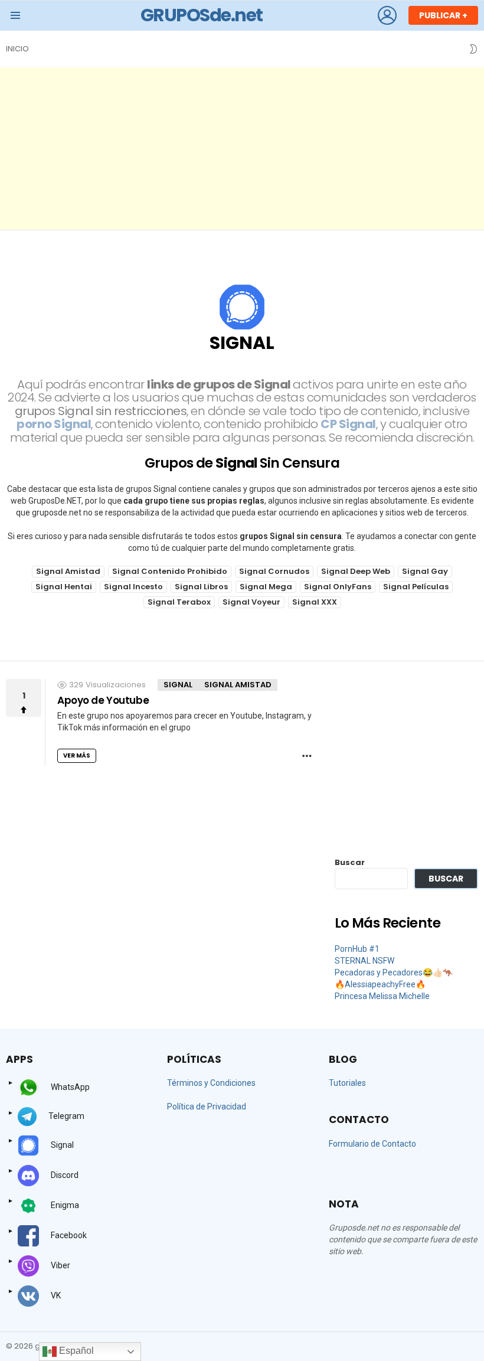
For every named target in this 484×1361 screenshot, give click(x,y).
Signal (177, 684)
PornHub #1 (357, 949)
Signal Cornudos (274, 571)
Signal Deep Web (355, 571)
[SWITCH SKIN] (473, 49)
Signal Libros (201, 586)
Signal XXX (314, 602)
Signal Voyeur (251, 602)
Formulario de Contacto (372, 1143)
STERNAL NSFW (364, 960)
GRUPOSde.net (201, 15)
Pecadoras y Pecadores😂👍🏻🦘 (394, 972)
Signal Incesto (133, 586)
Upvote (23, 698)
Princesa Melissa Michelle (382, 996)
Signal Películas (416, 586)
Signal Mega (266, 586)
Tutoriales (347, 1083)
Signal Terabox (179, 602)
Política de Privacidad (206, 1106)
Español (75, 1351)
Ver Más (76, 755)
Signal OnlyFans (337, 586)
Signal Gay (425, 571)
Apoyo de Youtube (103, 700)
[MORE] (306, 756)
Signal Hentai (63, 586)
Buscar (350, 862)
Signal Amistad (68, 571)
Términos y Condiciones (211, 1083)
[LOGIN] (387, 15)
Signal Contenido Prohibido (169, 571)
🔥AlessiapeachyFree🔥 (380, 984)
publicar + (443, 15)
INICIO (17, 48)
